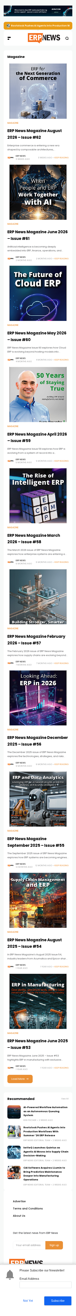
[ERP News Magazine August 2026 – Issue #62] (38, 91)
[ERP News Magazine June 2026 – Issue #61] (38, 192)
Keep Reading (61, 157)
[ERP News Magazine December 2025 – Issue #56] (38, 697)
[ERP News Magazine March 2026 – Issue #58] (38, 495)
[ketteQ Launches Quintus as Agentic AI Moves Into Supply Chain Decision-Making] (14, 1152)
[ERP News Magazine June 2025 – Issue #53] (38, 1001)
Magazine (12, 123)
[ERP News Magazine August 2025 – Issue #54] (38, 900)
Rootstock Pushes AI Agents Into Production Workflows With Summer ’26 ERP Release (44, 1131)
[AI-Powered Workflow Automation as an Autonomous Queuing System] (14, 1112)
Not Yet (28, 1300)
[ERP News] (38, 38)
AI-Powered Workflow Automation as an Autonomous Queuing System (45, 1111)
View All (65, 1098)
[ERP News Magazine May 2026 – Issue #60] (38, 293)
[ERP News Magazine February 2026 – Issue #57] (38, 596)
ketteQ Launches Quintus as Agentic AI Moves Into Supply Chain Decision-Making (45, 1151)
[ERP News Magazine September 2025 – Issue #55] (38, 799)
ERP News (21, 155)
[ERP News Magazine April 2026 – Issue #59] (38, 394)
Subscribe (58, 1300)
